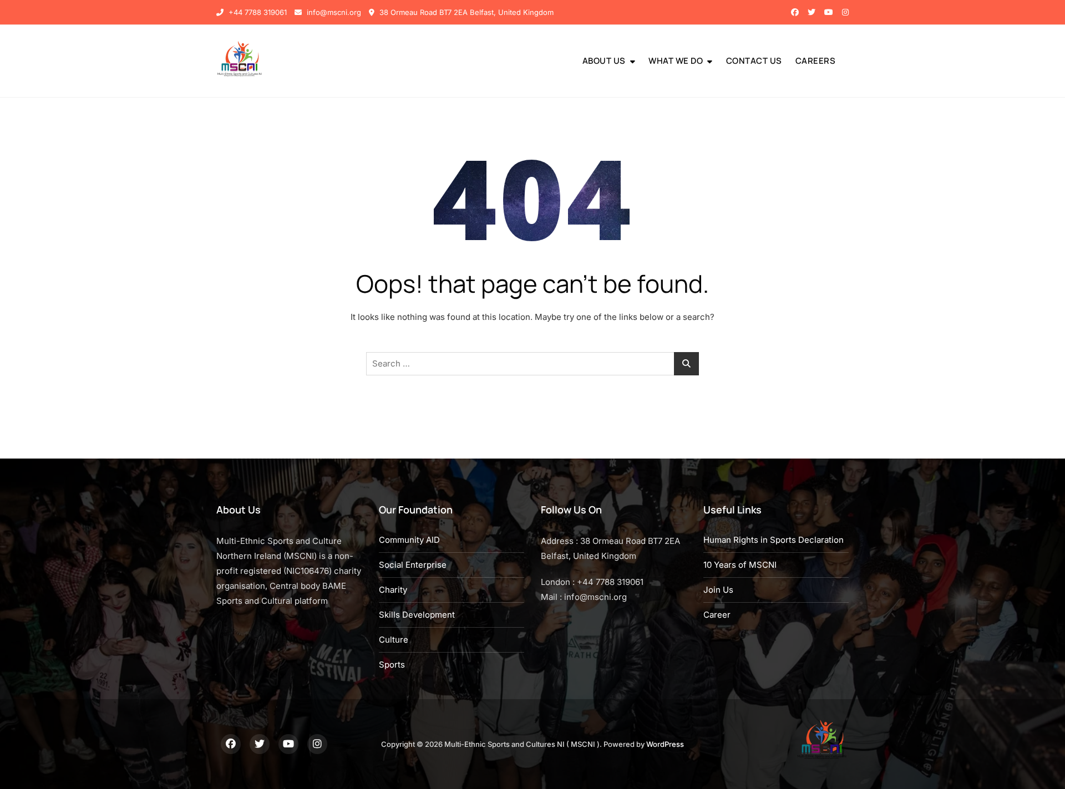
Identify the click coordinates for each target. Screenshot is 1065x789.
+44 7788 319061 (256, 12)
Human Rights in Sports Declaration (773, 540)
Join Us (718, 589)
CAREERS (815, 61)
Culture (393, 639)
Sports (392, 664)
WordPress (665, 744)
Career (717, 614)
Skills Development (417, 614)
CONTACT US (754, 61)
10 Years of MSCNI (740, 564)
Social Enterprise (413, 564)
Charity (393, 589)
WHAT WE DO (675, 61)
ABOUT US (604, 61)
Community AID (409, 540)
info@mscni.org (333, 12)
